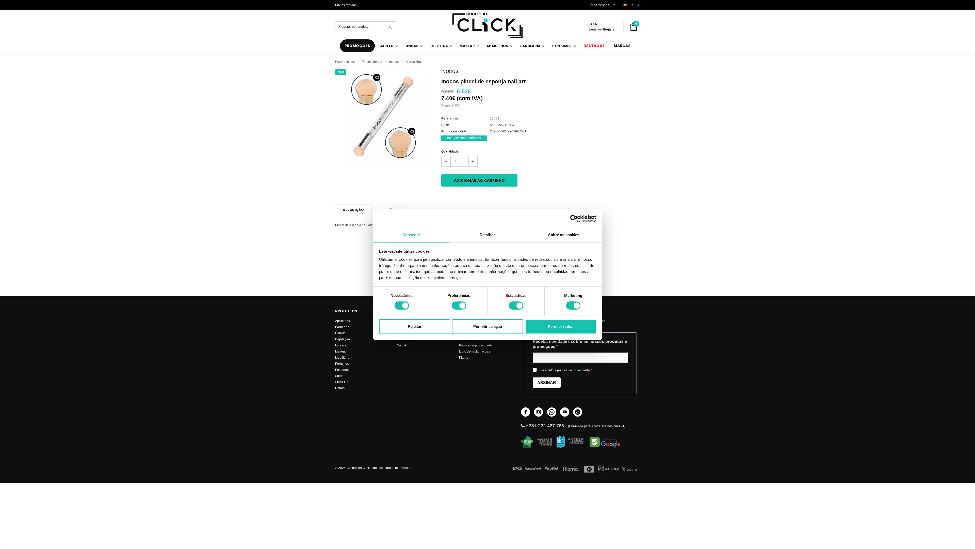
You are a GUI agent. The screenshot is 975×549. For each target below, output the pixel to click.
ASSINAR (546, 382)
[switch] (459, 305)
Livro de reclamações (474, 351)
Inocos (394, 62)
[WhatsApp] (551, 412)
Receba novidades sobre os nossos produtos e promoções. (580, 344)
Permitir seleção (487, 326)
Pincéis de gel (372, 62)
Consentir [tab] (411, 235)
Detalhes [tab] (487, 235)
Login (593, 29)
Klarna (463, 357)
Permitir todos (560, 326)
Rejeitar (414, 326)
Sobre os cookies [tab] (563, 235)
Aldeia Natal (415, 62)
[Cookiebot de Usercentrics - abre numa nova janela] (574, 218)
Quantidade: (450, 151)
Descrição (353, 210)
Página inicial (345, 62)
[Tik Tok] (577, 412)
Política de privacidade (475, 345)
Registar (609, 29)
